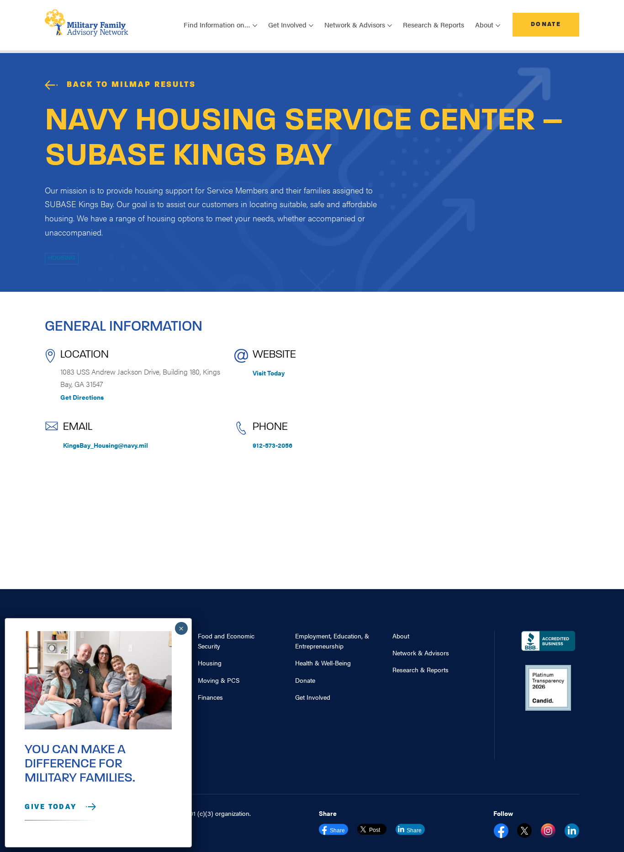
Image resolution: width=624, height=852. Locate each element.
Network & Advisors (420, 652)
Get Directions (82, 397)
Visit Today (269, 372)
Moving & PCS (218, 680)
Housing (61, 258)
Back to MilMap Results (131, 85)
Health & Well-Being (323, 662)
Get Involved (312, 697)
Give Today (51, 807)
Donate (546, 24)
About (400, 635)
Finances (210, 697)
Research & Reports (433, 24)
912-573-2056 (272, 445)
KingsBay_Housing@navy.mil (105, 445)
